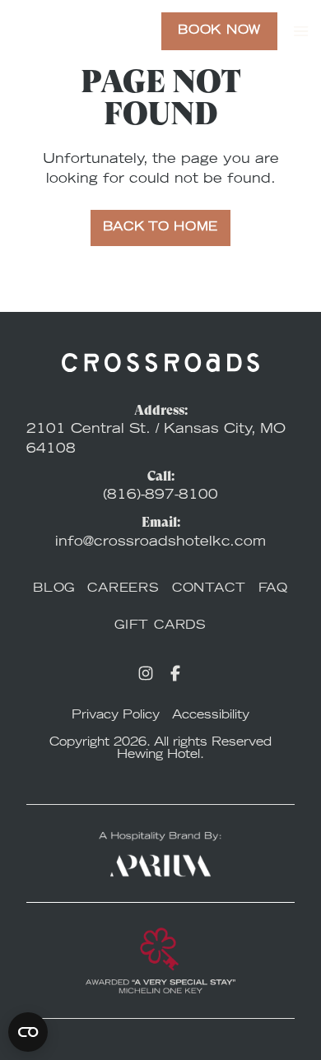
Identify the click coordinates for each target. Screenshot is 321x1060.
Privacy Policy (116, 716)
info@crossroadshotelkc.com (160, 542)
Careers (123, 589)
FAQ (273, 589)
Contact (209, 589)
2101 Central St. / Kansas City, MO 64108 (156, 439)
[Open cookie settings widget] (28, 1032)
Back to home (160, 228)
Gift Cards (160, 626)
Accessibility (210, 716)
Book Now (219, 31)
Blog (54, 589)
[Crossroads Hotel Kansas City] (67, 32)
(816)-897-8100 (160, 495)
